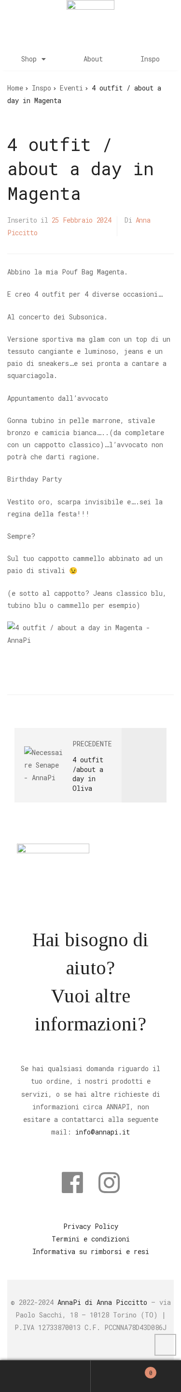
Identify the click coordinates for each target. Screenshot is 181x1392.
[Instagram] (109, 1182)
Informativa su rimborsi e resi (90, 1251)
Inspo (150, 58)
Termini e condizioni (91, 1238)
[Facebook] (72, 1182)
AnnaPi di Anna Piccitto (102, 1302)
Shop (29, 58)
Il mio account (45, 1376)
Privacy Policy (90, 1226)
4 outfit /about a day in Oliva (87, 774)
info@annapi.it (102, 1131)
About (93, 58)
